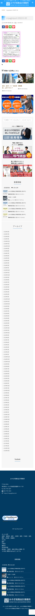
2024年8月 (6, 251)
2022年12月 (7, 299)
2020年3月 (6, 378)
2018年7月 (6, 426)
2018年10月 (6, 419)
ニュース (12, 200)
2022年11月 (6, 301)
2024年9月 (6, 248)
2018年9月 (6, 421)
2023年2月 (6, 294)
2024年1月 (6, 267)
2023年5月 (6, 287)
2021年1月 (6, 354)
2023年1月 (6, 296)
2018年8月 (6, 424)
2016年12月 (6, 448)
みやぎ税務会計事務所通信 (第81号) (17, 214)
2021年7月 (6, 340)
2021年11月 (6, 330)
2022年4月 (6, 318)
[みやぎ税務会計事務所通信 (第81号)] (5, 215)
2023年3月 (6, 291)
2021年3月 (6, 349)
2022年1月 (6, 325)
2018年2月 (6, 438)
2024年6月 (6, 255)
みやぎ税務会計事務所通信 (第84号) (17, 191)
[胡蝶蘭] (26, 78)
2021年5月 (6, 344)
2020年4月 (6, 376)
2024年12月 (7, 241)
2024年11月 (6, 243)
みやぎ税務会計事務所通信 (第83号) (17, 203)
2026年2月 (6, 231)
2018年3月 (6, 436)
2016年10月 (6, 450)
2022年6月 (6, 313)
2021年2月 (6, 352)
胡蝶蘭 (20, 86)
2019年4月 (6, 405)
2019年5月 (6, 402)
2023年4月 (6, 289)
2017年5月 (6, 445)
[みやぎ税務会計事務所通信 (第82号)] (5, 210)
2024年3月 (6, 263)
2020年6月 (6, 371)
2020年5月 (6, 373)
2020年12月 (7, 356)
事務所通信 (12, 194)
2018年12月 (6, 414)
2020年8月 (6, 366)
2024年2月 (6, 265)
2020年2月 (6, 381)
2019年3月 (6, 407)
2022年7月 (6, 311)
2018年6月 (6, 429)
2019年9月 (6, 393)
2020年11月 (6, 359)
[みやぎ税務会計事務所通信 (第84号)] (5, 192)
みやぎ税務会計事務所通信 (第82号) (17, 208)
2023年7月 (6, 282)
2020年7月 (6, 368)
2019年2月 (6, 409)
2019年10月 (7, 390)
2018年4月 (6, 433)
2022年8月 (6, 308)
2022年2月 (6, 323)
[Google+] (6, 26)
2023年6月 (6, 284)
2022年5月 (6, 316)
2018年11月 (6, 417)
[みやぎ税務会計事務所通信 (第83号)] (5, 204)
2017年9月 (6, 441)
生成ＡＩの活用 (12, 197)
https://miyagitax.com (10, 493)
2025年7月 (6, 234)
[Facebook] (3, 26)
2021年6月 (6, 342)
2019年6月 (6, 400)
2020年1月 (6, 383)
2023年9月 (6, 277)
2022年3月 (6, 320)
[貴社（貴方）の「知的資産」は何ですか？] (10, 78)
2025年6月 (6, 236)
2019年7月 (6, 397)
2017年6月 (6, 443)
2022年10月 (7, 304)
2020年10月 (7, 361)
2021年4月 (6, 347)
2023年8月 (6, 279)
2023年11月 (6, 272)
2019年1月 (6, 412)
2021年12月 (6, 328)
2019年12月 (6, 385)
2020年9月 (6, 364)
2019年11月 (6, 388)
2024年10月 (7, 246)
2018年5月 (6, 431)
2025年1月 (6, 239)
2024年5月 (6, 258)
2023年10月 (7, 275)
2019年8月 (6, 395)
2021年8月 (6, 337)
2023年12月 (7, 270)
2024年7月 (6, 253)
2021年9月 (6, 335)
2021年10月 (6, 332)
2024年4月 (6, 260)
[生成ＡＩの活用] (5, 198)
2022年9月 (6, 306)
